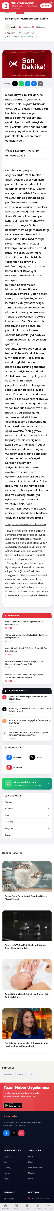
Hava (30, 1162)
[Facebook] (6, 1133)
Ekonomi (9, 808)
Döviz (30, 1156)
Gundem (9, 802)
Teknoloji (9, 822)
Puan (30, 1178)
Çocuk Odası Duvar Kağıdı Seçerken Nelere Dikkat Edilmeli (24, 623)
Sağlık (6, 1178)
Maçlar (31, 1173)
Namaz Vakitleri (35, 1167)
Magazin (9, 828)
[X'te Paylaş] (15, 83)
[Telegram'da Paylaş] (27, 83)
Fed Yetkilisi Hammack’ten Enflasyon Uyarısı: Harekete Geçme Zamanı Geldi (25, 662)
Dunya (8, 835)
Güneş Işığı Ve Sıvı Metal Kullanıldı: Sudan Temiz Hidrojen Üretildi (26, 636)
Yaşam (20, 12)
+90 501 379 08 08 (40, 1198)
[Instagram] (21, 1133)
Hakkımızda (8, 1198)
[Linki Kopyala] (40, 83)
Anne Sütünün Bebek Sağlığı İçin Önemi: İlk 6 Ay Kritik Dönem (26, 649)
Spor (7, 815)
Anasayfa (8, 12)
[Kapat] (51, 3)
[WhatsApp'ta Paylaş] (21, 83)
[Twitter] (14, 1133)
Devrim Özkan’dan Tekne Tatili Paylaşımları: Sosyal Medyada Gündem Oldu (24, 676)
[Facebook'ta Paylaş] (34, 83)
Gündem (7, 1156)
